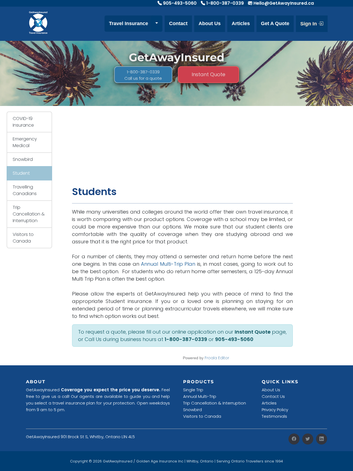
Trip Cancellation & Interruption (29, 214)
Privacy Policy (275, 410)
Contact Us (273, 396)
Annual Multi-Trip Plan (168, 263)
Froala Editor (217, 358)
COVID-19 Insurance (23, 121)
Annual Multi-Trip (199, 396)
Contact (178, 23)
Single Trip (193, 390)
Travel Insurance (128, 23)
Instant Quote (208, 74)
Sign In (309, 23)
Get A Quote (275, 23)
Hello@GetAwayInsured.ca (283, 3)
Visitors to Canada (23, 237)
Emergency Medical (25, 142)
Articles (241, 23)
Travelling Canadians (25, 190)
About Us (210, 23)
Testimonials (274, 416)
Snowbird (23, 159)
